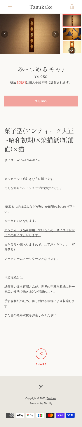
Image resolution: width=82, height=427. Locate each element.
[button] (72, 20)
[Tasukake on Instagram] (41, 387)
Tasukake (41, 6)
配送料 (21, 82)
